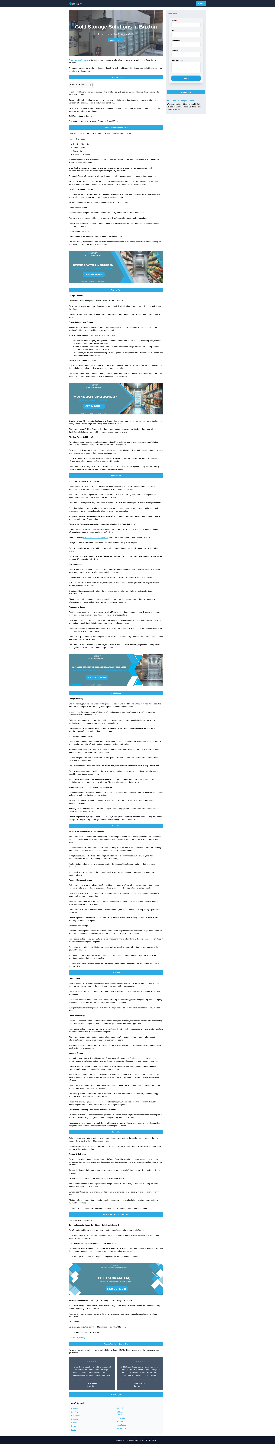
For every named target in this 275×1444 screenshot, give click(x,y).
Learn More (116, 972)
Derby (119, 1415)
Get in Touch (116, 693)
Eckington (75, 1422)
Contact (201, 4)
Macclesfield (73, 1338)
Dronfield (74, 1412)
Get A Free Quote (116, 1394)
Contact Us (116, 826)
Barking (82, 1338)
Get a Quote (114, 40)
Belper (73, 1426)
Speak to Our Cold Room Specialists (116, 1214)
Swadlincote (121, 1428)
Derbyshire (121, 1418)
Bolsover (120, 1408)
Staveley (74, 1419)
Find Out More (116, 290)
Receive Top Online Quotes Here (116, 1344)
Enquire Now (116, 475)
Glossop (74, 1409)
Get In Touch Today (116, 77)
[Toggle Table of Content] (89, 85)
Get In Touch (186, 92)
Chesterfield (76, 1416)
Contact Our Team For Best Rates (116, 127)
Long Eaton (121, 1425)
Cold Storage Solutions (80, 60)
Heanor (120, 1411)
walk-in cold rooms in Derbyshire (95, 537)
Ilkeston (120, 1422)
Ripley (73, 1429)
